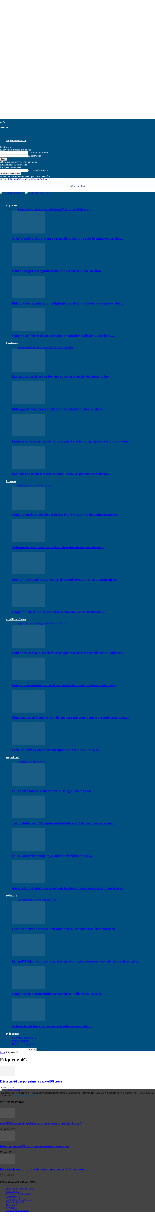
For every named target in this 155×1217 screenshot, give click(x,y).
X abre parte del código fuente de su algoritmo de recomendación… (58, 547)
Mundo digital (20, 1040)
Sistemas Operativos (44, 899)
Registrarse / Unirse (16, 140)
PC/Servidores (45, 347)
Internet (11, 481)
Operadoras (25, 623)
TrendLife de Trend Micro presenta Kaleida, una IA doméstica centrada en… (63, 823)
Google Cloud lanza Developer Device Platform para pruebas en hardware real (65, 515)
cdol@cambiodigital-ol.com (26, 1095)
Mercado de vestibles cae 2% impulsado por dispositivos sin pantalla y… (61, 376)
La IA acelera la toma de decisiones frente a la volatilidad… (52, 1026)
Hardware (12, 343)
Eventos (22, 209)
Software (11, 895)
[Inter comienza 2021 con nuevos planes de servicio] (7, 1140)
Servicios (46, 485)
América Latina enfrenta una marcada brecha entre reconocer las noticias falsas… (68, 888)
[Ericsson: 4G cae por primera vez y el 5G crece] (7, 1075)
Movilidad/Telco (16, 619)
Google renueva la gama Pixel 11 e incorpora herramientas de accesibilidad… (64, 685)
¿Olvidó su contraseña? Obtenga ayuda (18, 162)
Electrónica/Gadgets (24, 1037)
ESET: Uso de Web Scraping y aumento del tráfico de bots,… (53, 856)
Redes (69, 347)
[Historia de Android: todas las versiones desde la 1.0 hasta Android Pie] (7, 1163)
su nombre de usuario (38, 152)
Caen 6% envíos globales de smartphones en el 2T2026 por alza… (56, 750)
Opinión (57, 209)
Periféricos (60, 347)
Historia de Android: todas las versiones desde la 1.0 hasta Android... (47, 1169)
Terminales (61, 623)
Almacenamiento (27, 347)
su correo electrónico (38, 170)
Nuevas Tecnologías (23, 1043)
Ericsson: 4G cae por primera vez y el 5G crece (31, 1081)
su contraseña (34, 155)
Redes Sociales (32, 485)
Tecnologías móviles (43, 623)
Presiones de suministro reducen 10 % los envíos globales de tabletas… (61, 474)
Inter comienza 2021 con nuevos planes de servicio (34, 1146)
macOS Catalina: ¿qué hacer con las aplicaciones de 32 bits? (40, 1123)
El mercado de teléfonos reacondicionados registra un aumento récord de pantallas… (70, 718)
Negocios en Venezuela (40, 209)
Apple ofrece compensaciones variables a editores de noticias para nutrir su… (65, 579)
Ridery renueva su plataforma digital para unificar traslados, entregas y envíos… (67, 303)
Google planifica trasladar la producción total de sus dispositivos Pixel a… (63, 336)
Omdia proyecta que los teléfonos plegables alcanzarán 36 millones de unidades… (68, 653)
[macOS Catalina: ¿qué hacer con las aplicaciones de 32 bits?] (7, 1117)
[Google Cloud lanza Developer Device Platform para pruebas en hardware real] (28, 509)
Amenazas (24, 761)
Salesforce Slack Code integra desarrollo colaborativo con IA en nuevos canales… (67, 238)
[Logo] (12, 193)
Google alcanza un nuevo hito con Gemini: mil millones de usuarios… (58, 994)
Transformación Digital (75, 209)
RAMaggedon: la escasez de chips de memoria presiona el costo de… (59, 409)
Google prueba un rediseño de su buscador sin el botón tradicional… (58, 612)
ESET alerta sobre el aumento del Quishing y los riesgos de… (53, 791)
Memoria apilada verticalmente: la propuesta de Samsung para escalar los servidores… (71, 441)
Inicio (2, 1052)
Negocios (11, 205)
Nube (21, 485)
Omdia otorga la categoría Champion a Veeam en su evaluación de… (58, 271)
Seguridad (12, 757)
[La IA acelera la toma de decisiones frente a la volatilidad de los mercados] (28, 1020)
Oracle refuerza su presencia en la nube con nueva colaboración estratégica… (64, 929)
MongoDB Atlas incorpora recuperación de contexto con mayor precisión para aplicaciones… (76, 961)
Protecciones (37, 761)
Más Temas (13, 1033)
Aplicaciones (25, 899)
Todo (15, 209)
